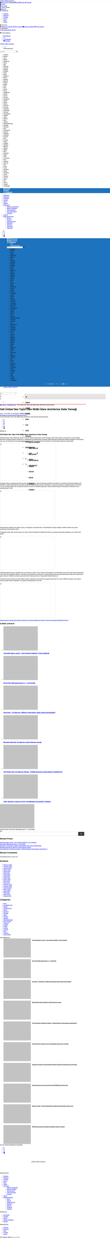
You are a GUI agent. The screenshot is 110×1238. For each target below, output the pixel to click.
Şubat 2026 (6, 874)
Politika (5, 17)
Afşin (8, 218)
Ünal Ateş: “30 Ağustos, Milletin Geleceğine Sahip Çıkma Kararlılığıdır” (21, 846)
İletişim (5, 1221)
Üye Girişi (4, 6)
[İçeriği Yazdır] (4, 428)
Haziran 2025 (7, 888)
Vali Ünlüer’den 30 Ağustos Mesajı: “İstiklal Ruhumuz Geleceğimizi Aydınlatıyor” (24, 849)
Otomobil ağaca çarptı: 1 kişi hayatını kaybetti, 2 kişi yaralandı (18, 842)
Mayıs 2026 (7, 870)
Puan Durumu (40, 27)
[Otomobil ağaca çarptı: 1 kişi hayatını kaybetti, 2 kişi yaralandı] (43, 638)
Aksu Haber (16, 1237)
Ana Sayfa (5, 2)
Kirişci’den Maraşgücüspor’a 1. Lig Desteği (13, 844)
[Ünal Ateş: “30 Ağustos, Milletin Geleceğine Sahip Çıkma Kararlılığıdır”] (43, 698)
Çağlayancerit (11, 221)
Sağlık (5, 22)
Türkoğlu (9, 228)
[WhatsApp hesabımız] (66, 384)
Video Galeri (7, 934)
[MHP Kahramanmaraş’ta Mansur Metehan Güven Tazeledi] (17, 1143)
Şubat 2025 (6, 894)
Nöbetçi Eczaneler (7, 27)
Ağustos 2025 (7, 884)
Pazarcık (9, 226)
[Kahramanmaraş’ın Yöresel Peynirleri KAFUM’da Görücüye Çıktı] (17, 1102)
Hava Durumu (18, 27)
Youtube (7, 41)
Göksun (9, 225)
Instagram (8, 39)
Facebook (7, 36)
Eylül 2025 (6, 883)
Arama (12, 2)
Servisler (6, 205)
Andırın (9, 220)
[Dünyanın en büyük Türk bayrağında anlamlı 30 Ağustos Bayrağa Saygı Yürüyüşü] (17, 1081)
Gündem (5, 14)
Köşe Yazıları (7, 921)
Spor (4, 20)
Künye (5, 215)
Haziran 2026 (7, 868)
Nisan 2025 (6, 891)
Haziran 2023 (7, 896)
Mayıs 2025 (7, 889)
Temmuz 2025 (7, 886)
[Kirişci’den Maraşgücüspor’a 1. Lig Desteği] (43, 668)
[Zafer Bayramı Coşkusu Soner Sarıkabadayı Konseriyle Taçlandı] (43, 786)
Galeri (17, 2)
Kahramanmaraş (8, 216)
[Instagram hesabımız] (4, 234)
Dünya (5, 19)
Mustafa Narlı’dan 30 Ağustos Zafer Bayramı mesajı (15, 847)
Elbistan (9, 223)
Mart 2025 (6, 893)
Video (23, 2)
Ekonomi (6, 15)
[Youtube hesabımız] (4, 236)
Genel (10, 415)
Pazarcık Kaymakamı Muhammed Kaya (56, 620)
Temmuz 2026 (7, 866)
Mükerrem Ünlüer (40, 620)
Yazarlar (28, 2)
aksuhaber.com (4, 415)
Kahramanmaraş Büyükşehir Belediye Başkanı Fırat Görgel (17, 620)
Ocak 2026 (6, 876)
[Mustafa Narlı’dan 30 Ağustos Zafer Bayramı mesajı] (43, 727)
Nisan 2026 (6, 871)
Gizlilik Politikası (8, 1220)
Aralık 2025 (6, 878)
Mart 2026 (6, 873)
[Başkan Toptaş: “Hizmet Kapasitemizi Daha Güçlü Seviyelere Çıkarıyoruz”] (17, 1123)
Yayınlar (3, 9)
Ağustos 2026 (7, 865)
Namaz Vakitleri (29, 27)
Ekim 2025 (6, 881)
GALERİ (13, 239)
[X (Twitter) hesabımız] (4, 37)
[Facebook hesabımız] (3, 231)
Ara (1, 831)
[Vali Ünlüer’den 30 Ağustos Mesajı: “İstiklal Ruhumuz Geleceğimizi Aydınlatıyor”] (43, 757)
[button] (26, 397)
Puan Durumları (11, 212)
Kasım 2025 (7, 879)
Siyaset (5, 928)
